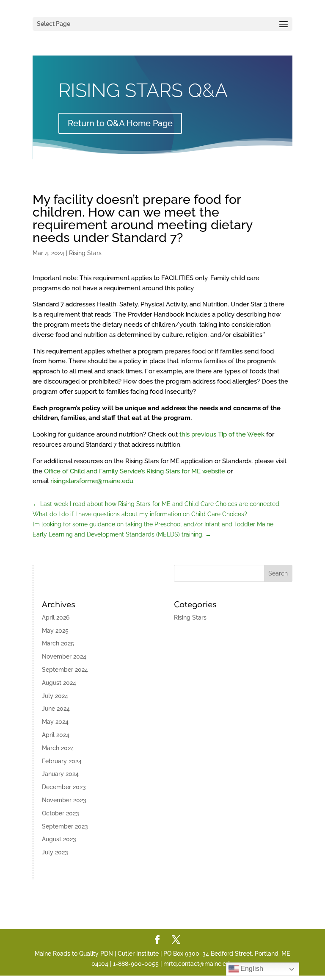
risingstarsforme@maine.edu (91, 481)
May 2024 (55, 721)
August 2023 (59, 839)
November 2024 (64, 656)
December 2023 (64, 787)
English (251, 968)
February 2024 (62, 761)
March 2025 (58, 643)
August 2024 (59, 682)
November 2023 (64, 800)
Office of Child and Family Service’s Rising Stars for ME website (134, 471)
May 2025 (55, 630)
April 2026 (55, 617)
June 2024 (56, 708)
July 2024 (55, 695)
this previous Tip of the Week (221, 434)
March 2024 (58, 748)
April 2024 (55, 734)
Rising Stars (85, 253)
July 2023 (55, 852)
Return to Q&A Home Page (120, 123)
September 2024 (65, 669)
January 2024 (60, 773)
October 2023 (60, 813)
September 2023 (65, 826)
